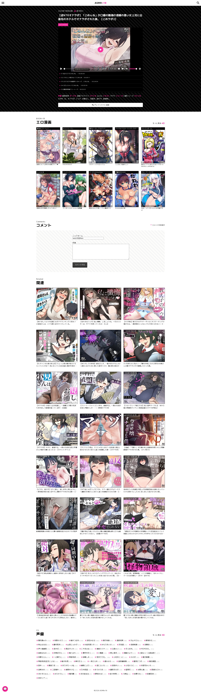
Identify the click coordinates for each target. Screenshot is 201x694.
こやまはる (87, 649)
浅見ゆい (117, 665)
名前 (100, 236)
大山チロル (136, 640)
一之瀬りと (60, 657)
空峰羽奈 (152, 674)
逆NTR (99, 99)
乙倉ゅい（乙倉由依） (149, 653)
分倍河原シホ (91, 644)
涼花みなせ (93, 640)
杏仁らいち (103, 665)
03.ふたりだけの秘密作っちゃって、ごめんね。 (79, 81)
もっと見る (157, 123)
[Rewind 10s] (119, 69)
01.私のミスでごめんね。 (73, 74)
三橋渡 (102, 653)
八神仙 (127, 674)
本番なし (85, 99)
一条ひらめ (95, 661)
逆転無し (106, 99)
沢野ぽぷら (60, 653)
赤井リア (43, 678)
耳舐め (92, 99)
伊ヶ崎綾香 (44, 649)
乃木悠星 (86, 669)
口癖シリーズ (128, 96)
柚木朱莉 (67, 661)
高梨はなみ (44, 653)
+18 (100, 3)
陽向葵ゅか (44, 640)
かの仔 (135, 657)
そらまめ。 (132, 649)
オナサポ (71, 99)
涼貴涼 (148, 644)
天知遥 (123, 644)
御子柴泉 (108, 640)
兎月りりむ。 (103, 657)
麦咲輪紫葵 (124, 661)
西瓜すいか (72, 649)
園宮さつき (140, 661)
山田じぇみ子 (74, 644)
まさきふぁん (44, 674)
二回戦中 (57, 669)
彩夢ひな (139, 674)
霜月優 (73, 674)
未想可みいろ (148, 665)
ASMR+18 (103, 690)
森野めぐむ (72, 669)
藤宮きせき (116, 669)
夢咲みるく (100, 674)
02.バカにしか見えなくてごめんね (75, 77)
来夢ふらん (44, 657)
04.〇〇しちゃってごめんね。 (74, 85)
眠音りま (54, 665)
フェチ (78, 99)
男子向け (80, 11)
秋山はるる (44, 644)
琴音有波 (74, 657)
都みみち (110, 661)
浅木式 (58, 649)
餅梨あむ (151, 640)
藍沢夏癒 (148, 657)
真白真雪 (154, 661)
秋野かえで (60, 640)
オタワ (112, 96)
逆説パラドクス (83, 96)
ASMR (60, 99)
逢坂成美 (65, 96)
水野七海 (143, 669)
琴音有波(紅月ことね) (48, 661)
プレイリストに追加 (101, 105)
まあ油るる (86, 674)
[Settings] (140, 69)
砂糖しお (88, 657)
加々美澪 (114, 674)
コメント (100, 243)
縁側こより (87, 665)
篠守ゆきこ (89, 653)
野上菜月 (115, 653)
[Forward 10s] (123, 69)
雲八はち (74, 653)
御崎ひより (130, 653)
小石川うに (132, 665)
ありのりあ (101, 669)
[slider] (82, 69)
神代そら (80, 661)
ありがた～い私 (70, 665)
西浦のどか (157, 669)
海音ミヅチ (103, 649)
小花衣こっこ (120, 657)
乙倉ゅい (117, 649)
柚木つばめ (77, 640)
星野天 (130, 669)
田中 (41, 665)
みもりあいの (108, 644)
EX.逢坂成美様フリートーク (73, 89)
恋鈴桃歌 (136, 644)
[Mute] (127, 69)
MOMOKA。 (147, 649)
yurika (99, 96)
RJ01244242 (63, 25)
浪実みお (43, 669)
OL (65, 99)
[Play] (61, 69)
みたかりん (60, 674)
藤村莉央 (59, 644)
